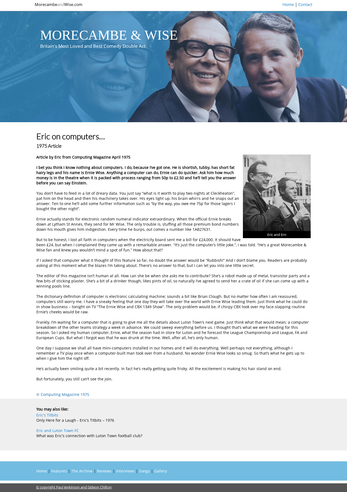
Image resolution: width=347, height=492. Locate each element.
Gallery (160, 471)
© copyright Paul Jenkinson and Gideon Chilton (74, 487)
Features (59, 471)
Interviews (125, 471)
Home (288, 4)
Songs (144, 471)
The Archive (82, 471)
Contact (305, 4)
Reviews (104, 471)
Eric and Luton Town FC (57, 430)
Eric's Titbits (47, 415)
